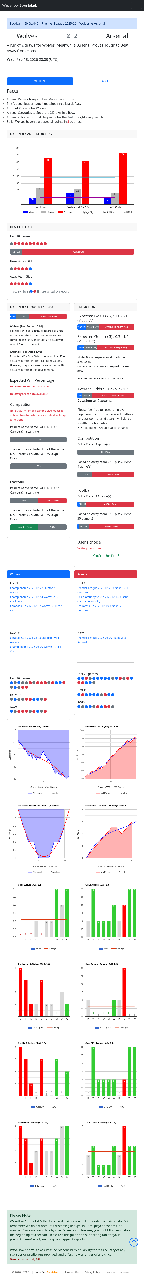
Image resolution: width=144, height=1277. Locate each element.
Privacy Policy (92, 1272)
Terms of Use (72, 1272)
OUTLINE (40, 81)
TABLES (105, 81)
